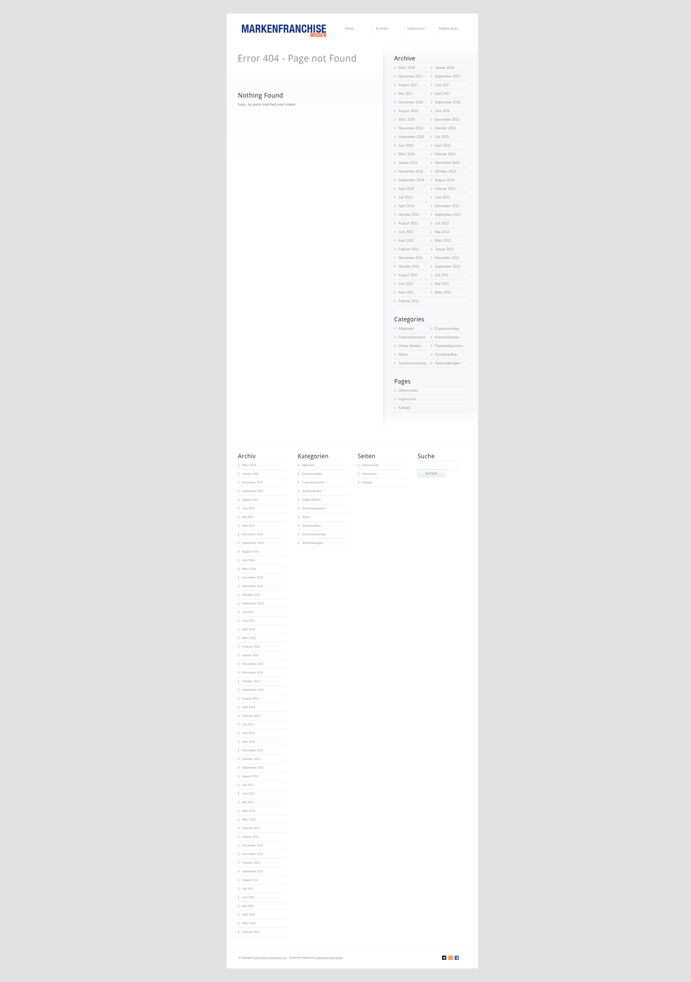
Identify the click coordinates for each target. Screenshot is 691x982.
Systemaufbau (446, 354)
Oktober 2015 (445, 128)
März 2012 (443, 240)
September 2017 (447, 76)
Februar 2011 (408, 301)
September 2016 (447, 102)
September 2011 (447, 266)
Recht (403, 354)
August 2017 (408, 85)
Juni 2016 (442, 111)
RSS (450, 958)
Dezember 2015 (447, 119)
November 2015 (410, 128)
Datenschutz (448, 28)
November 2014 (410, 171)
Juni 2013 (442, 197)
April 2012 (406, 240)
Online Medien (409, 346)
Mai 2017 (405, 94)
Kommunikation (447, 337)
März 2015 (406, 154)
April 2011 (406, 292)
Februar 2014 (445, 189)
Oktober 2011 (408, 266)
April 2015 (442, 145)
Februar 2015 (445, 154)
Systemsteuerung (412, 363)
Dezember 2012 (447, 206)
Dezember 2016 (410, 102)
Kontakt (382, 28)
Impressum (416, 28)
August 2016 (408, 111)
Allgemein (406, 329)
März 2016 (406, 119)
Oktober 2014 (445, 171)
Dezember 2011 (410, 258)
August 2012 (408, 223)
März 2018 (406, 68)
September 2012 (447, 215)
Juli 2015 (442, 137)
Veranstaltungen (447, 363)
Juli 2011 (442, 275)
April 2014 (406, 189)
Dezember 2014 (447, 163)
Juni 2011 (405, 284)
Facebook (457, 958)
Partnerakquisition (449, 346)
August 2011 (408, 275)
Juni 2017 (442, 85)
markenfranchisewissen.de (270, 957)
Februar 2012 (408, 249)
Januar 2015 (408, 163)
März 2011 (443, 292)
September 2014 (411, 180)
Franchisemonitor (411, 337)
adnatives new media (329, 957)
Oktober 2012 (408, 215)
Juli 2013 (405, 197)
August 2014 (445, 180)
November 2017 (410, 76)
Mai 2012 (442, 232)
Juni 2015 (406, 145)
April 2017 (442, 94)
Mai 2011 (442, 284)
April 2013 (406, 206)
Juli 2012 (442, 223)
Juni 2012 (406, 232)
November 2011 (447, 258)
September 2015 (411, 137)
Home (349, 28)
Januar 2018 (444, 68)
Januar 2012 (444, 249)
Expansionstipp (447, 329)
